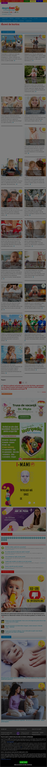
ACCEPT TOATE (23, 762)
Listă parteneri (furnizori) (6, 759)
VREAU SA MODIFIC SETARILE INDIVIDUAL (23, 764)
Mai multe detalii (10, 741)
